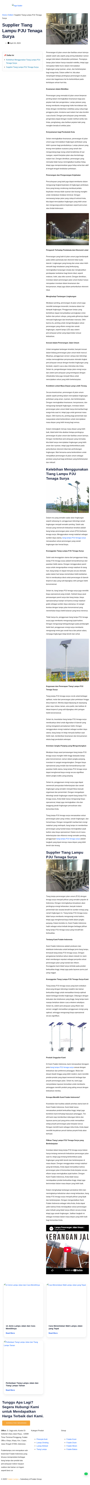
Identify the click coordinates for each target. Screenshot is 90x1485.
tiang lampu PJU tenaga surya (74, 538)
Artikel (10, 15)
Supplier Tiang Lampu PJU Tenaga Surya (22, 67)
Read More (10, 1333)
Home (4, 15)
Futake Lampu (13, 1479)
